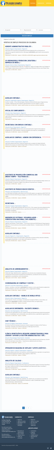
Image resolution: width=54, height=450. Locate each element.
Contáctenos (33, 430)
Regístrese (33, 419)
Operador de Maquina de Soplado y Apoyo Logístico (25, 348)
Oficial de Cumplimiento (15, 111)
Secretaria (9, 203)
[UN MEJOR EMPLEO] (12, 2)
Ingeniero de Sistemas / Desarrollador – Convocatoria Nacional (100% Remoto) (21, 218)
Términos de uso (21, 435)
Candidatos (40, 3)
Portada (32, 3)
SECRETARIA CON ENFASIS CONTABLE (18, 125)
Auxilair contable (12, 233)
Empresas (48, 3)
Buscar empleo (27, 36)
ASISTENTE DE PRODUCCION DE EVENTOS (19, 189)
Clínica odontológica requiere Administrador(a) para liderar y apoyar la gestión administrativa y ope (26, 334)
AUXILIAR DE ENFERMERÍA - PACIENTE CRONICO (22, 308)
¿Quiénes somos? (34, 435)
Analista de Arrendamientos (16, 269)
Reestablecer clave (22, 422)
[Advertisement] (27, 18)
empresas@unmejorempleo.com (8, 437)
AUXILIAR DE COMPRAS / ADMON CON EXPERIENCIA (23, 137)
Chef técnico (10, 321)
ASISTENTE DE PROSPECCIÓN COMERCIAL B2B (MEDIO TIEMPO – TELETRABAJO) (21, 176)
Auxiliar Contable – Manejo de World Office (23, 296)
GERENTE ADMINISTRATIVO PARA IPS (18, 46)
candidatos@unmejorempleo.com (9, 431)
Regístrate (20, 419)
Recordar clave (34, 422)
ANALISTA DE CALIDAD (13, 361)
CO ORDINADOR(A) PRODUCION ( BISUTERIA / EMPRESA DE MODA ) (20, 61)
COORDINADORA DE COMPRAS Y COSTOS (19, 283)
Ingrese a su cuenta (35, 421)
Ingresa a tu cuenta (22, 421)
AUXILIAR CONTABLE (12, 98)
